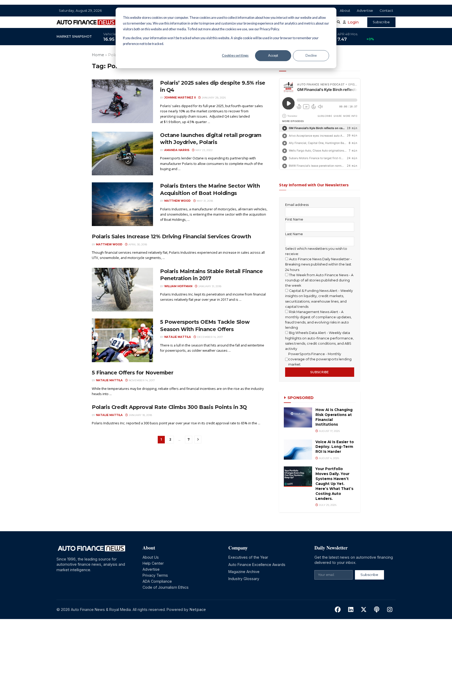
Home (98, 55)
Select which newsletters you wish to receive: (316, 251)
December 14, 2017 (209, 336)
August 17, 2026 (329, 430)
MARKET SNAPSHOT (74, 36)
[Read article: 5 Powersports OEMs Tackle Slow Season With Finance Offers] (122, 340)
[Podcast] (377, 610)
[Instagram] (390, 610)
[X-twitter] (364, 610)
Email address (297, 205)
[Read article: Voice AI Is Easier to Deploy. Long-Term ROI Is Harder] (298, 450)
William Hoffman (178, 286)
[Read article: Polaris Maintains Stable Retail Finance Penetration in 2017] (122, 289)
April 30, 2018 (137, 244)
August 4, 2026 (328, 458)
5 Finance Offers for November (132, 372)
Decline (311, 55)
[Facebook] (338, 610)
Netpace (197, 609)
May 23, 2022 (204, 150)
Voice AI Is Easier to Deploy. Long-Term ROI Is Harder (334, 447)
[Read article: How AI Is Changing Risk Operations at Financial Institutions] (298, 417)
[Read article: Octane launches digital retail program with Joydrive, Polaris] (122, 153)
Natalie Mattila (177, 336)
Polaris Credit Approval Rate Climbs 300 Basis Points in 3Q (169, 407)
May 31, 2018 (204, 200)
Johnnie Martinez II (180, 97)
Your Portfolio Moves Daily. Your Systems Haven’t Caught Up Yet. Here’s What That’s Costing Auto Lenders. (334, 483)
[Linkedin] (351, 610)
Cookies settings (235, 55)
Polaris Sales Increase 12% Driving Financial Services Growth (171, 236)
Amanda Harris (176, 150)
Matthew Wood (177, 200)
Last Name (294, 234)
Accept (273, 55)
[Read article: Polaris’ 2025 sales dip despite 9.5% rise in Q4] (122, 101)
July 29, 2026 (327, 504)
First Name (294, 219)
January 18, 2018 (140, 415)
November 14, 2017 (141, 380)
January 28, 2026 (213, 97)
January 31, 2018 (209, 286)
